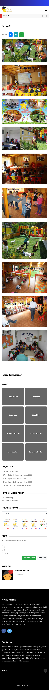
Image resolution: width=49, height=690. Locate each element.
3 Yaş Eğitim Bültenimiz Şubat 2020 (17, 482)
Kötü (5, 553)
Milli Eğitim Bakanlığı (10, 500)
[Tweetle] (16, 34)
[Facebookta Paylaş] (11, 34)
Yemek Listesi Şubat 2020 (13, 471)
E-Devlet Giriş (7, 498)
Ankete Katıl (29, 557)
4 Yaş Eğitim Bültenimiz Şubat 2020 (17, 478)
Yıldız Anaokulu (9, 16)
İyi (4, 546)
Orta (5, 550)
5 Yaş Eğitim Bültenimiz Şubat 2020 (17, 475)
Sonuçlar (42, 557)
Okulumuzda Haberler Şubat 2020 (16, 485)
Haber (24, 670)
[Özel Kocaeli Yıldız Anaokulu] (14, 9)
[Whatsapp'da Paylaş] (21, 34)
